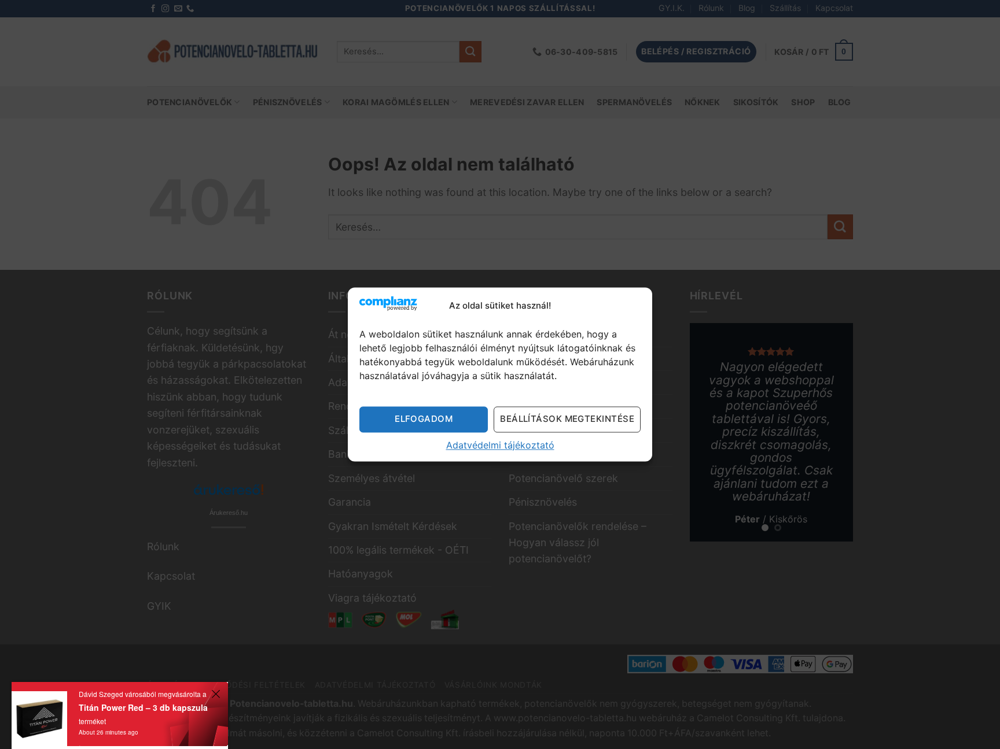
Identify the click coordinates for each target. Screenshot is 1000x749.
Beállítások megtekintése (567, 418)
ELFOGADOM (424, 418)
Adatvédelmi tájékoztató (500, 445)
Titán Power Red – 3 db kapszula (143, 707)
